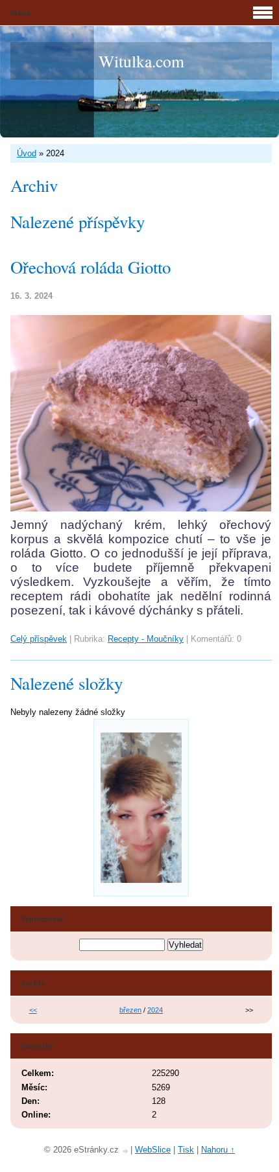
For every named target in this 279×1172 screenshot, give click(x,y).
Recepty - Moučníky (146, 639)
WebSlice (153, 1149)
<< (33, 1010)
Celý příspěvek (38, 639)
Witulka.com (141, 61)
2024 (155, 1010)
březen (130, 1010)
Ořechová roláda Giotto (90, 267)
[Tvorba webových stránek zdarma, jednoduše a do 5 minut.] (125, 1151)
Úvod (26, 153)
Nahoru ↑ (218, 1149)
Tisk (186, 1149)
